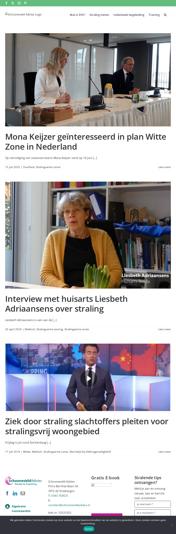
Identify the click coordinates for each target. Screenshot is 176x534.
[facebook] (7, 493)
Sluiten (89, 528)
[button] (165, 14)
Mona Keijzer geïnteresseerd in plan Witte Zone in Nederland (85, 141)
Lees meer (164, 167)
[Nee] (171, 525)
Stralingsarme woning (49, 329)
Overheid (28, 167)
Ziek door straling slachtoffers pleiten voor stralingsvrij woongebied (86, 426)
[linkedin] (15, 493)
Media (26, 451)
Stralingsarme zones (48, 167)
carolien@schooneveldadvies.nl (69, 505)
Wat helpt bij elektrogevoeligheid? (90, 451)
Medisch (30, 329)
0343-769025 (59, 496)
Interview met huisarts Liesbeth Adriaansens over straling (66, 303)
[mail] (23, 493)
